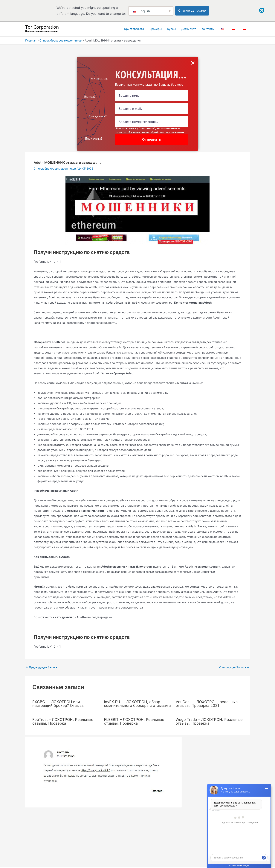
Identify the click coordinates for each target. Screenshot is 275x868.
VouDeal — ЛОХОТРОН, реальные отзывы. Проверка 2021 (207, 704)
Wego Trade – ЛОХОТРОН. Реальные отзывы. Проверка (209, 721)
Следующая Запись (234, 667)
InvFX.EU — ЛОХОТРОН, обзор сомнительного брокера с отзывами (137, 704)
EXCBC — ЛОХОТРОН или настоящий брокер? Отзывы (58, 704)
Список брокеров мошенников (55, 168)
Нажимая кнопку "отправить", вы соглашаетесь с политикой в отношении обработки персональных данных (150, 132)
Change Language (192, 10)
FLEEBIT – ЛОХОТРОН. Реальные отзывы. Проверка (134, 721)
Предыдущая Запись (41, 667)
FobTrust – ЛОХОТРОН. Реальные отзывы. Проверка (62, 721)
